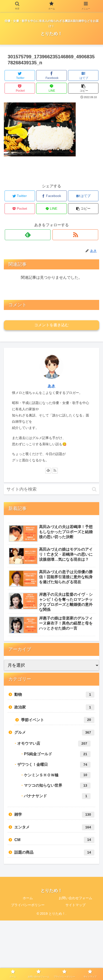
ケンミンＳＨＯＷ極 (55, 775)
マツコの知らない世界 (55, 785)
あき (51, 386)
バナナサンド (55, 796)
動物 (52, 694)
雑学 (52, 814)
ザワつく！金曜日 (52, 764)
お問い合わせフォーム (75, 898)
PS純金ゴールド (55, 754)
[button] (94, 489)
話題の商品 (52, 852)
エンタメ (52, 827)
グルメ (52, 732)
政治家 (52, 707)
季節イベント (56, 720)
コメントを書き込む (51, 325)
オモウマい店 (52, 743)
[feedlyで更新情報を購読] (28, 234)
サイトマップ (75, 905)
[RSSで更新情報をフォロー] (75, 234)
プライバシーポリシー (28, 905)
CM (52, 840)
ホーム (28, 898)
